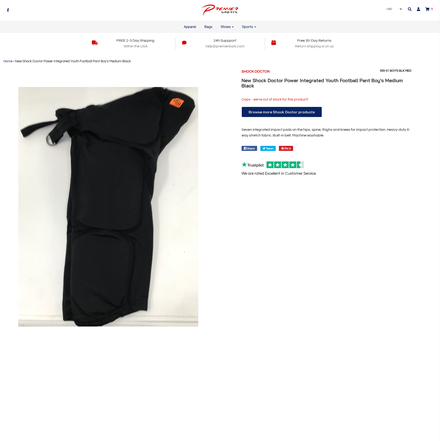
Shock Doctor (256, 71)
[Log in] (416, 9)
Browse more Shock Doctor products (282, 112)
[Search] (410, 9)
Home (7, 61)
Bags (208, 26)
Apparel (190, 26)
